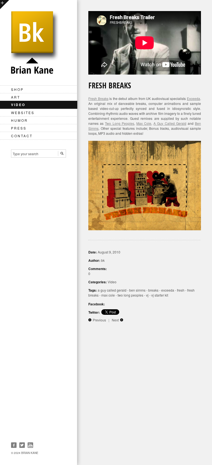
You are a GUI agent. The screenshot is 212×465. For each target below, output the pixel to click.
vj (147, 295)
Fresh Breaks (98, 98)
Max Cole (143, 123)
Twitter (22, 445)
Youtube (30, 445)
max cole (108, 295)
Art (15, 97)
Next (115, 320)
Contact (22, 135)
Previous (99, 320)
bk (103, 260)
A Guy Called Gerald (169, 123)
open (4, 4)
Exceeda (193, 98)
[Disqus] (144, 395)
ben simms (137, 290)
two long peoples (130, 295)
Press (18, 128)
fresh (180, 290)
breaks (153, 290)
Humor (19, 120)
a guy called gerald (112, 290)
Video (18, 104)
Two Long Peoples (119, 123)
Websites (23, 112)
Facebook (14, 445)
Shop (17, 89)
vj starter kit (159, 295)
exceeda (167, 290)
